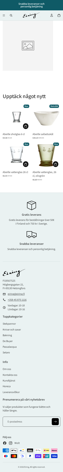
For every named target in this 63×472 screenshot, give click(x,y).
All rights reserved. (37, 467)
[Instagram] (11, 443)
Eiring (26, 467)
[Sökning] (11, 15)
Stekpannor (9, 323)
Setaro (6, 352)
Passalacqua (10, 347)
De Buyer (8, 341)
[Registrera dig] (55, 421)
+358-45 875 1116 (17, 300)
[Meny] (4, 15)
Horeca (7, 386)
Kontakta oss (10, 375)
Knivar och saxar (12, 329)
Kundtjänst (9, 380)
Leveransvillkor (11, 392)
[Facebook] (5, 443)
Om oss (7, 369)
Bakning (7, 335)
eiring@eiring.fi (16, 294)
